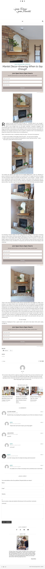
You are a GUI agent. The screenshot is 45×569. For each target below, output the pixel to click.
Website (3, 494)
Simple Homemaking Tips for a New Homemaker (35, 398)
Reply (42, 411)
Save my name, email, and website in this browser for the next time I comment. (19, 501)
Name (3, 482)
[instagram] (24, 1)
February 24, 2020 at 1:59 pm (12, 434)
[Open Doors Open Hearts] (22, 10)
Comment (4, 503)
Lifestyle (27, 64)
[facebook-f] (20, 1)
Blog (16, 64)
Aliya (4, 361)
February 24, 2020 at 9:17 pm (15, 445)
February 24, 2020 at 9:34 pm (15, 466)
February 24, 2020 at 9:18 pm (15, 423)
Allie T (8, 454)
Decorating (21, 64)
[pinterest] (22, 1)
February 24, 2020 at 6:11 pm (12, 455)
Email (3, 488)
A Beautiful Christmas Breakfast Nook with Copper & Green (7, 398)
